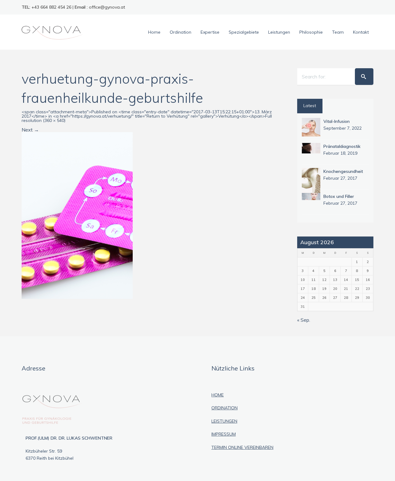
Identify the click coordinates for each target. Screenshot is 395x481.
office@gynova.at (107, 7)
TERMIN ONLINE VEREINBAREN (242, 447)
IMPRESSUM (223, 434)
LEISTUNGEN (224, 421)
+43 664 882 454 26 (51, 7)
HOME (217, 395)
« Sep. (303, 320)
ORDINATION (224, 408)
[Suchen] (364, 76)
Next (30, 130)
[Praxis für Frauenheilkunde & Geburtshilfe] (52, 32)
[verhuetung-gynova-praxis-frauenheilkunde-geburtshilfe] (77, 215)
